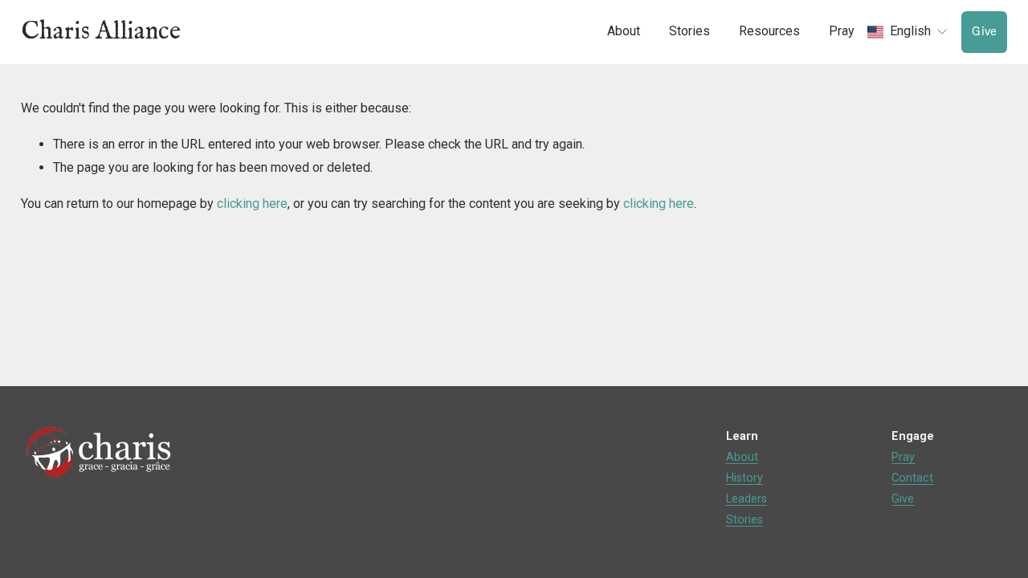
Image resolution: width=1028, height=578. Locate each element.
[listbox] (907, 32)
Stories (744, 520)
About (742, 457)
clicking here (252, 203)
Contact (912, 478)
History (744, 478)
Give (984, 32)
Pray (842, 31)
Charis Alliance (101, 31)
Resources (769, 31)
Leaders (746, 499)
